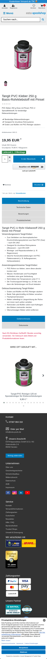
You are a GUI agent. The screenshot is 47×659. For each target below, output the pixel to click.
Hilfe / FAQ (10, 522)
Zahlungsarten (11, 512)
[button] (29, 168)
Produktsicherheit (23, 220)
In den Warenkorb (28, 159)
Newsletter (10, 519)
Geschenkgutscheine (14, 471)
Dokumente (23, 325)
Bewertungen (23, 214)
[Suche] (43, 19)
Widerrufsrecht (11, 477)
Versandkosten (21, 193)
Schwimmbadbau (12, 474)
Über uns (9, 467)
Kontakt (9, 505)
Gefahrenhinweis (23, 319)
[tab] (23, 201)
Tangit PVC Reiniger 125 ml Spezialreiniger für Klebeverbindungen (23, 395)
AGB (7, 484)
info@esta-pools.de (13, 432)
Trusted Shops (11, 529)
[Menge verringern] (9, 161)
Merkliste (7, 185)
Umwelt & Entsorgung (14, 532)
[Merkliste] (33, 7)
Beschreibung (23, 201)
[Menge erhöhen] (9, 157)
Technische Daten (23, 207)
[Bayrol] (13, 609)
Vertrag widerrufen (15, 456)
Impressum (10, 487)
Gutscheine (10, 516)
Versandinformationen (14, 509)
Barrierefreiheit (11, 526)
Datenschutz (11, 481)
